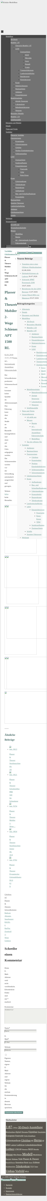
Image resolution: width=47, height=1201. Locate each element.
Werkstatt (25, 538)
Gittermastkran (13, 1140)
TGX (32, 1166)
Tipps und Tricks (28, 411)
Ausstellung (36, 1127)
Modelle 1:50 (32, 328)
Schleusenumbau (38, 470)
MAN (43, 374)
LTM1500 (18, 1149)
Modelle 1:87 (32, 331)
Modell (27, 1154)
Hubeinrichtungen (38, 343)
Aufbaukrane (36, 482)
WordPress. (40, 1199)
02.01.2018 (9, 355)
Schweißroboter (10, 910)
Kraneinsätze (36, 460)
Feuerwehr (40, 513)
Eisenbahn (42, 1132)
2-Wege (15, 1128)
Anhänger (35, 334)
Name (7, 1028)
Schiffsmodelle (32, 408)
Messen (29, 420)
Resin (26, 1162)
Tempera (31, 1199)
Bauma (34, 423)
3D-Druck (30, 322)
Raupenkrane (37, 497)
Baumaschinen (37, 337)
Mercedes (36, 1149)
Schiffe (29, 531)
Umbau (10, 1171)
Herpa (38, 1140)
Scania (43, 386)
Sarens (30, 1162)
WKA (27, 1171)
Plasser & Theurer (31, 1159)
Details (24, 312)
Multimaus (15, 1159)
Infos (6, 494)
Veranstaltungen (28, 414)
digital (18, 1132)
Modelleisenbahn (33, 389)
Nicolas (44, 380)
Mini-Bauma (17, 1155)
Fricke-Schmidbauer (29, 1136)
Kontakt (9, 1188)
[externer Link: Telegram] (37, 253)
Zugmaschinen (37, 528)
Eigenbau (32, 1132)
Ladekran (21, 1145)
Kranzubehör (36, 494)
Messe (9, 1154)
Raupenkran (20, 1162)
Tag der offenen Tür (34, 442)
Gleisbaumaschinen (12, 254)
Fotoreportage (32, 454)
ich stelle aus (31, 417)
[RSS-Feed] (29, 253)
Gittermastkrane (38, 491)
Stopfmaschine (10, 1166)
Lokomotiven (37, 402)
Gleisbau (8, 894)
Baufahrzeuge (41, 352)
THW (38, 522)
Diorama (24, 1132)
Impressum (10, 1191)
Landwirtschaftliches (34, 504)
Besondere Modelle (34, 325)
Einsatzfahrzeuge (38, 340)
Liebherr (10, 1149)
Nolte (20, 1159)
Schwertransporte (38, 473)
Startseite (9, 1185)
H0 (32, 1141)
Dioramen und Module (30, 315)
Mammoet (25, 1149)
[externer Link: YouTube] (21, 253)
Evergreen (10, 1135)
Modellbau (26, 318)
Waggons (35, 405)
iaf (6, 897)
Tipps (36, 1166)
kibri (8, 1145)
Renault (44, 383)
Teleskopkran (23, 1166)
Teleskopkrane (37, 501)
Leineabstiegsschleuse (33, 1145)
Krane (34, 346)
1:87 (9, 1127)
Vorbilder (8, 251)
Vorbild (19, 1171)
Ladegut (13, 1145)
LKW (34, 349)
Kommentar (9, 1007)
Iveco (43, 368)
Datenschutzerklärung (14, 1194)
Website (7, 1047)
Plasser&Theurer (10, 1162)
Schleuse (36, 1162)
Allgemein (26, 309)
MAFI (43, 371)
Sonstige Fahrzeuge (34, 534)
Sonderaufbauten (38, 525)
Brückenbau (10, 1132)
